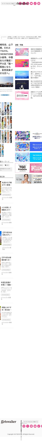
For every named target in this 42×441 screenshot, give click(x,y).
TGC (7, 165)
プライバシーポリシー (21, 429)
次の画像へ (6, 95)
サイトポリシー (21, 427)
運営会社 (21, 420)
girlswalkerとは (22, 423)
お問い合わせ (21, 425)
